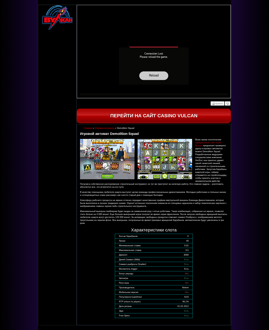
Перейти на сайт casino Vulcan (153, 115)
